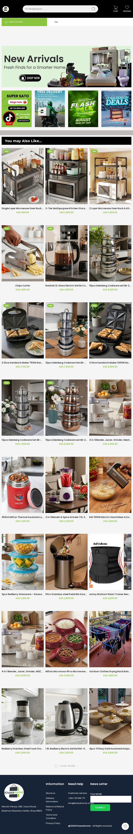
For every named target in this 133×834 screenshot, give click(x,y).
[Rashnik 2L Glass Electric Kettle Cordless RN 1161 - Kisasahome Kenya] (66, 253)
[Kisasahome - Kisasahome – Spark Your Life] (6, 9)
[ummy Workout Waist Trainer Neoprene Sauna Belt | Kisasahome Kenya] (110, 562)
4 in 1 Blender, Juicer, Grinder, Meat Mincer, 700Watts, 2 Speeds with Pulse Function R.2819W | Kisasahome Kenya (110, 440)
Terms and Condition (51, 816)
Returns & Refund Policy (55, 808)
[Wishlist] (22, 201)
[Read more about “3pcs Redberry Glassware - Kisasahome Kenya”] (15, 587)
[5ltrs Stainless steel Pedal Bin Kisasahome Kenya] (66, 562)
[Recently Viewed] (125, 826)
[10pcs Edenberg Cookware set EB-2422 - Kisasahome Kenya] (110, 253)
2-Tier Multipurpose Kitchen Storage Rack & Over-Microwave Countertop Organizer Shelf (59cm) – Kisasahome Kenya (66, 208)
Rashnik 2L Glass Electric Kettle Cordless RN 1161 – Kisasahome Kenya (66, 285)
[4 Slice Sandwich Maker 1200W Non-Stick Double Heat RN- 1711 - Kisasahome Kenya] (110, 330)
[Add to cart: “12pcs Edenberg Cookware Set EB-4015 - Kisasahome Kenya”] (59, 355)
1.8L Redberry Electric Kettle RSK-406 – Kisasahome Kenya (66, 748)
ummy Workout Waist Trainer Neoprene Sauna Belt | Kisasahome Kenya (110, 594)
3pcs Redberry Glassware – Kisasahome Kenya (23, 594)
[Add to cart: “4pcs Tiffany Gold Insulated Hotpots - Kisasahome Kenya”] (103, 741)
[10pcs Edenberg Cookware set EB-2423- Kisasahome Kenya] (66, 408)
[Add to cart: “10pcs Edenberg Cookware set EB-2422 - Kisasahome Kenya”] (103, 278)
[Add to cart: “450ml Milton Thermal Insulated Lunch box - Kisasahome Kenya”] (15, 509)
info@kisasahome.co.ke (77, 803)
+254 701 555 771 (76, 798)
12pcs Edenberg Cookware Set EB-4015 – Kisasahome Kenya (66, 362)
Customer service (77, 793)
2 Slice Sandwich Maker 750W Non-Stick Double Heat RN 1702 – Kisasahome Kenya (23, 362)
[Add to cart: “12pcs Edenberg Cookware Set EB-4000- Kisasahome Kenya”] (15, 432)
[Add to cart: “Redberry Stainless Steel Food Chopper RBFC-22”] (15, 741)
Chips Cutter (22, 285)
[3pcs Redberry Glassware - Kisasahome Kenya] (23, 562)
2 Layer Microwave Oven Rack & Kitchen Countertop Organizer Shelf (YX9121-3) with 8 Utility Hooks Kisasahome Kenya (110, 208)
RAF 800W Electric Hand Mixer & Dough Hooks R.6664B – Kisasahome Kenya (110, 517)
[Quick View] (30, 201)
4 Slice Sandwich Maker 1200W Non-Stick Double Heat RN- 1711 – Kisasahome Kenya (110, 362)
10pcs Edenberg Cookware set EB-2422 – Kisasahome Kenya (110, 285)
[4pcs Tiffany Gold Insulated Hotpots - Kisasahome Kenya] (110, 716)
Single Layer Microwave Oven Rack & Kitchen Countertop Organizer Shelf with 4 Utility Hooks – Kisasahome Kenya (23, 208)
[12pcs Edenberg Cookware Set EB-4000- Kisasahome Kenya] (23, 408)
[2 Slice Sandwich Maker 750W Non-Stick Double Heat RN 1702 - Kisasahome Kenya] (23, 330)
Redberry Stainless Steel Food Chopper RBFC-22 (23, 748)
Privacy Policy (53, 823)
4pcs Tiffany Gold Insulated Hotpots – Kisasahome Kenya (110, 748)
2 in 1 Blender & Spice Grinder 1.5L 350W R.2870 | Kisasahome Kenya (66, 517)
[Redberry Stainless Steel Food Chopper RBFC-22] (23, 716)
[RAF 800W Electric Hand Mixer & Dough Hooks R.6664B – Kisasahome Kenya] (110, 485)
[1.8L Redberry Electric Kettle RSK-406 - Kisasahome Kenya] (66, 716)
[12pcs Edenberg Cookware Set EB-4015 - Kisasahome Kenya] (66, 330)
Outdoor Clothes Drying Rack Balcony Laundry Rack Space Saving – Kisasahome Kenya (110, 671)
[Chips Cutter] (23, 253)
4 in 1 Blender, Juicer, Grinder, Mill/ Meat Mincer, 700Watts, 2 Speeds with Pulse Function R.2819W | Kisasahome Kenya (23, 671)
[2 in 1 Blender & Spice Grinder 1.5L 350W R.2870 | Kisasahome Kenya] (66, 485)
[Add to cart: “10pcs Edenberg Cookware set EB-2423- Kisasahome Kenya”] (59, 432)
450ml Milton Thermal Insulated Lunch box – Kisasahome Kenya (23, 517)
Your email (96, 793)
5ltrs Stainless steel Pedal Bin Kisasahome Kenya (66, 594)
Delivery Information (52, 800)
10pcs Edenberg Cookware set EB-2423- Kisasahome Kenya (66, 440)
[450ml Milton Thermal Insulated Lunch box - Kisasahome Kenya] (23, 485)
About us (50, 793)
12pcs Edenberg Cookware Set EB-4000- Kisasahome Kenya (23, 440)
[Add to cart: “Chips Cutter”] (15, 278)
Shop (56, 22)
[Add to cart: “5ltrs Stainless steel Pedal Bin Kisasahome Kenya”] (59, 587)
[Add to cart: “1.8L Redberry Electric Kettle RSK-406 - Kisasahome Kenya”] (59, 741)
